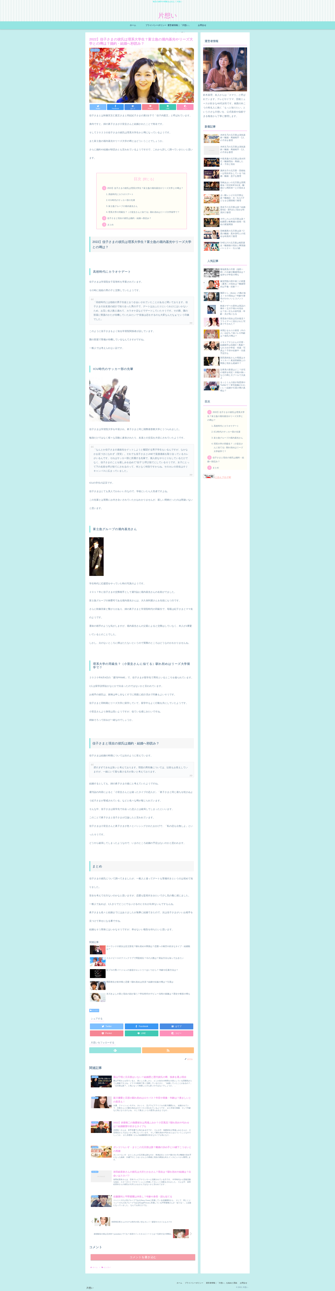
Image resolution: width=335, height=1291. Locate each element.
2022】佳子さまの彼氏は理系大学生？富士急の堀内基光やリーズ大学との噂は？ (145, 188)
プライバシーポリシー (194, 1283)
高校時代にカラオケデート (120, 194)
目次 (137, 179)
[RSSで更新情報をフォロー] (168, 1050)
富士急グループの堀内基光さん (123, 206)
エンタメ (95, 1010)
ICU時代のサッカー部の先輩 (121, 200)
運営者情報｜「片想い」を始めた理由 (221, 1283)
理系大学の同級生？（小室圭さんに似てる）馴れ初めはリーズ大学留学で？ (144, 212)
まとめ (110, 224)
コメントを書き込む (143, 1257)
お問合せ (243, 1283)
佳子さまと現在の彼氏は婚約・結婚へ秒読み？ (129, 218)
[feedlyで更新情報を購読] (115, 1050)
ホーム (179, 1283)
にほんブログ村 (223, 477)
